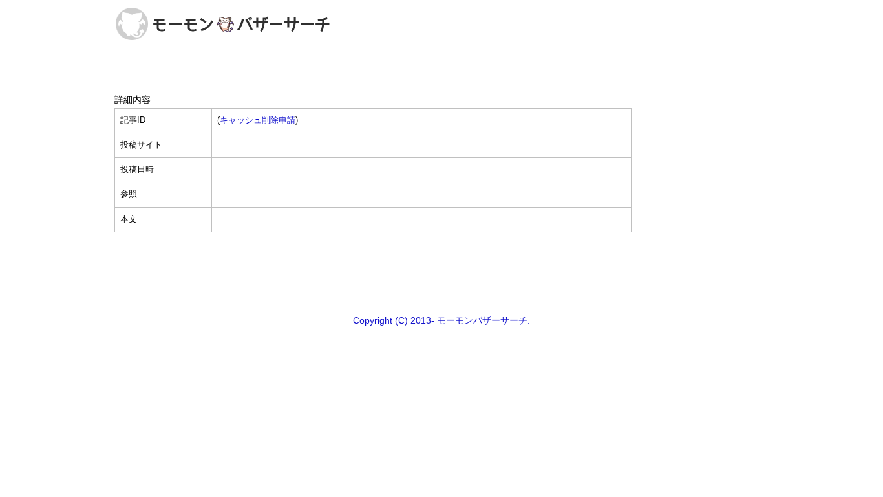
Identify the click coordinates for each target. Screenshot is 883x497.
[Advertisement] (441, 272)
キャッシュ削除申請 (257, 120)
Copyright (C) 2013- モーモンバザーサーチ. (441, 320)
